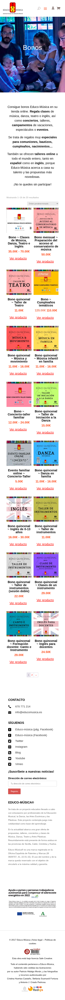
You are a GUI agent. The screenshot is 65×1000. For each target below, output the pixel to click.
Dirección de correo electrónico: (27, 778)
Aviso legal (37, 940)
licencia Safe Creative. (42, 958)
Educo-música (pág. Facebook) (34, 729)
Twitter (19, 741)
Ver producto (18, 258)
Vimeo (19, 764)
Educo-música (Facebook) (31, 735)
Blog (18, 752)
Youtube (20, 758)
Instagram (21, 746)
